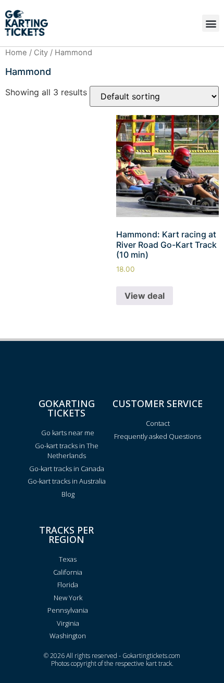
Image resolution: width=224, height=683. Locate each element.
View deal (145, 295)
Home (16, 52)
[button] (210, 23)
